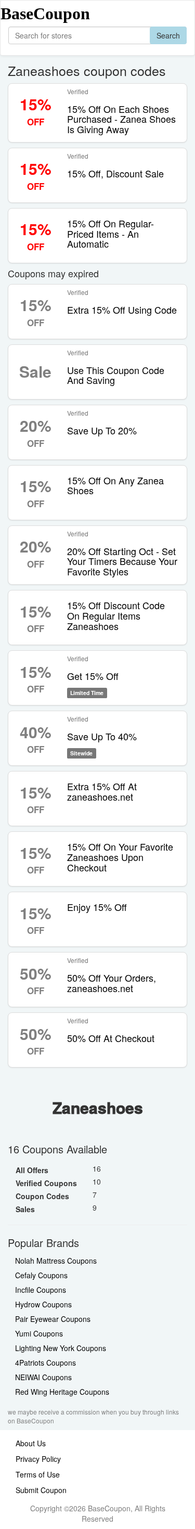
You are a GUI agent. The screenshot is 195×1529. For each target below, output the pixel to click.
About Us (31, 1443)
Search (168, 35)
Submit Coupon (41, 1490)
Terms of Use (38, 1474)
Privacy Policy (38, 1459)
